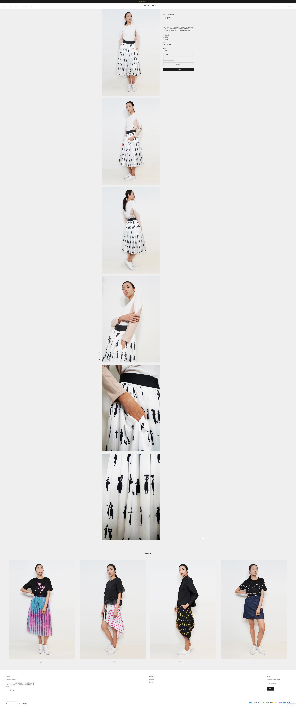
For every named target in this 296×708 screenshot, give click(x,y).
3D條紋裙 (42, 661)
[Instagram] (10, 690)
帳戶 (279, 6)
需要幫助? (151, 679)
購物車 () (289, 6)
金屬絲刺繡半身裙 (183, 661)
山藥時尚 (24, 6)
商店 (5, 6)
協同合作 (17, 6)
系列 (10, 6)
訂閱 (270, 688)
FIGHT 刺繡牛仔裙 (254, 661)
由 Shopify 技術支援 (22, 704)
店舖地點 (151, 682)
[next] (291, 610)
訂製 (31, 6)
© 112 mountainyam (12, 701)
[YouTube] (13, 690)
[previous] (5, 610)
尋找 (283, 6)
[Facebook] (6, 690)
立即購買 (179, 69)
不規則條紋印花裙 (112, 661)
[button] (292, 705)
